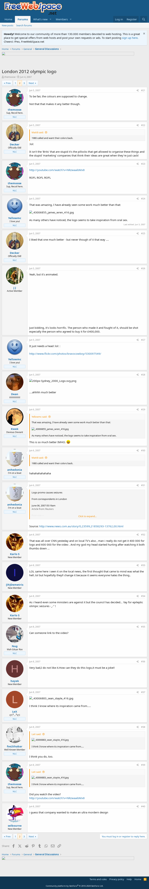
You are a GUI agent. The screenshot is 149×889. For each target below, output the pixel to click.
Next (31, 83)
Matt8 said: (38, 132)
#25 (143, 233)
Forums (23, 19)
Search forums (24, 25)
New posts (7, 25)
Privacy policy (116, 879)
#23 (143, 163)
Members (62, 19)
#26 (143, 268)
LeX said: (36, 734)
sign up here (130, 38)
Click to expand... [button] (87, 516)
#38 (143, 727)
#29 (143, 409)
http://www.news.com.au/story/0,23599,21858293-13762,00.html (81, 526)
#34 (143, 596)
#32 (143, 534)
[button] (50, 19)
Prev (8, 83)
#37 (143, 692)
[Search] (143, 19)
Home (8, 19)
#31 (143, 485)
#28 (143, 374)
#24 (143, 198)
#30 (143, 450)
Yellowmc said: (39, 416)
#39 (143, 764)
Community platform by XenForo (74, 885)
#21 (143, 90)
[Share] (137, 90)
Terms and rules (98, 879)
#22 (143, 125)
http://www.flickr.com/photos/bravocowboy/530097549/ (65, 353)
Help (129, 879)
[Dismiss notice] (143, 34)
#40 (143, 806)
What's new (40, 19)
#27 (143, 339)
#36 (143, 661)
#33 (143, 565)
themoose (9, 77)
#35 (143, 626)
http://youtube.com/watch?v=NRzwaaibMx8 (57, 170)
